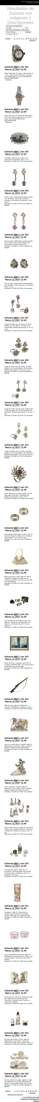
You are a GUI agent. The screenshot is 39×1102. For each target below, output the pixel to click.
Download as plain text (15, 1094)
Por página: (9, 34)
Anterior (7, 38)
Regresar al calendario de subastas (33, 2)
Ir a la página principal (26, 1)
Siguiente (32, 40)
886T (16, 67)
